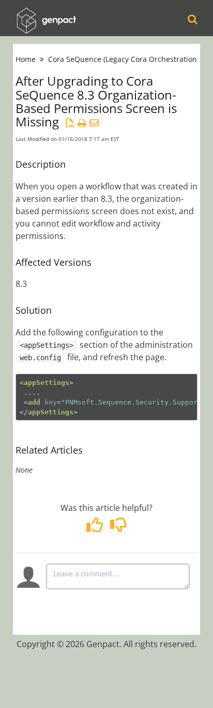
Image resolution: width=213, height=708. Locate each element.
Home (26, 59)
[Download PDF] (70, 123)
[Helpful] (96, 528)
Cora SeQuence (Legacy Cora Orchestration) (123, 59)
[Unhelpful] (118, 528)
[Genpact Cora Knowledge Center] (46, 13)
